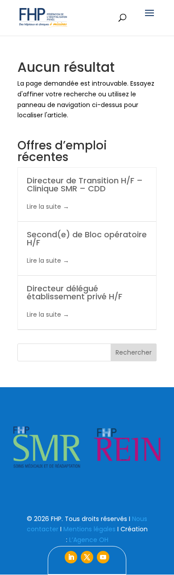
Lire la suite (45, 206)
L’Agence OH (88, 539)
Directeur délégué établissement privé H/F (74, 292)
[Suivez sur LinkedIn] (71, 557)
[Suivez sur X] (87, 557)
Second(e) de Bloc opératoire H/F (87, 238)
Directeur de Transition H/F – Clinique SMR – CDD (85, 184)
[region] (87, 447)
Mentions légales (89, 529)
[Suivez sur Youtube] (103, 557)
